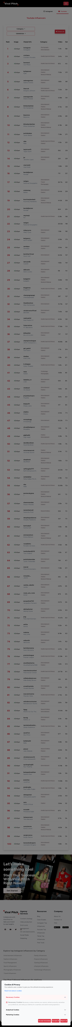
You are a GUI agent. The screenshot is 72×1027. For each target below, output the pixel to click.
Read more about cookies (13, 991)
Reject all (64, 1021)
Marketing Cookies (12, 1015)
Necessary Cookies (13, 997)
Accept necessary (45, 1021)
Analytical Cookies (12, 1010)
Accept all (55, 1021)
